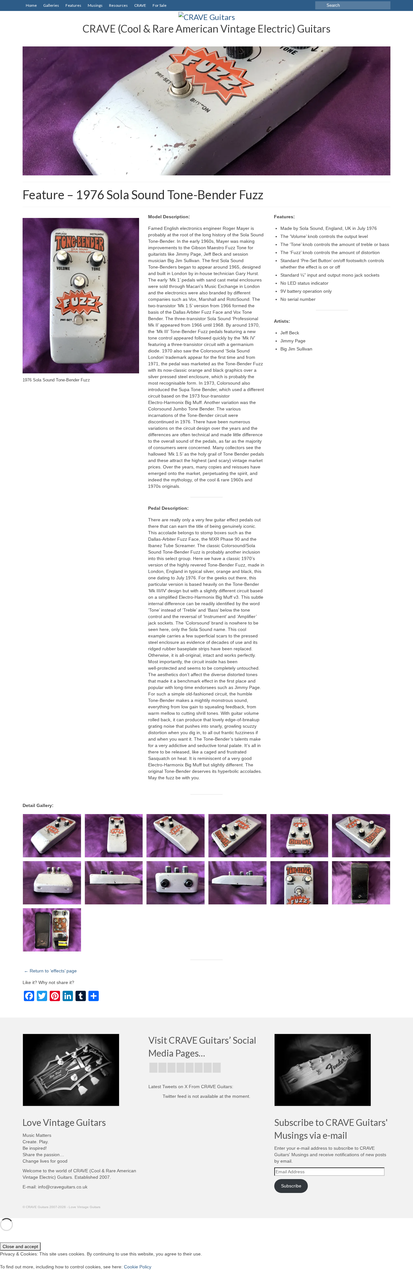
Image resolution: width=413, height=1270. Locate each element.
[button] (52, 836)
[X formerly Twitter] (162, 1068)
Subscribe (291, 1185)
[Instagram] (171, 1068)
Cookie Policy (137, 1266)
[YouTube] (190, 1068)
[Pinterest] (199, 1068)
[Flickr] (180, 1068)
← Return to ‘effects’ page (50, 970)
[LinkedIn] (208, 1068)
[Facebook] (153, 1068)
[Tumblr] (217, 1068)
